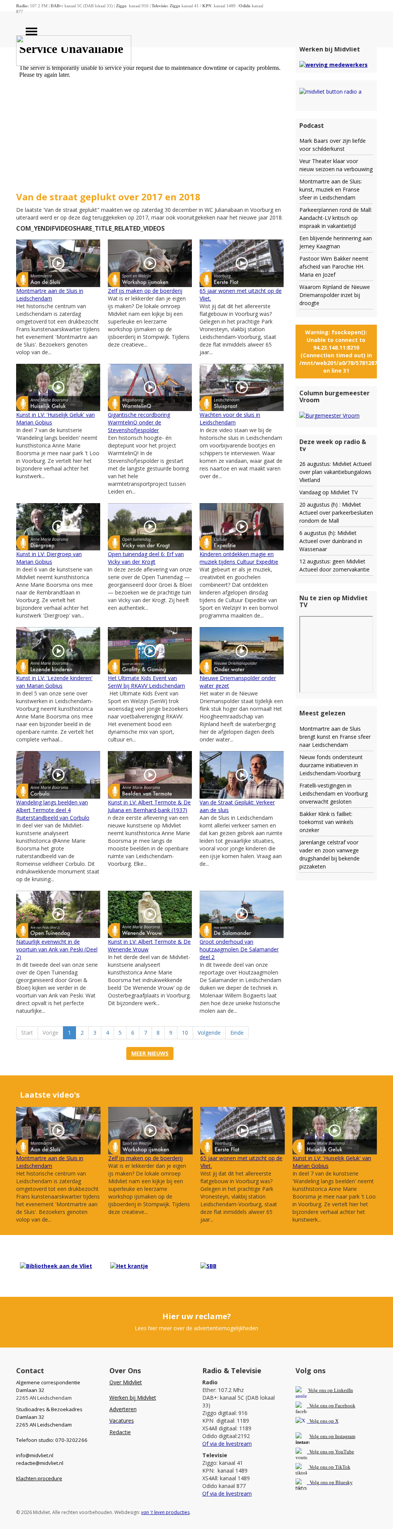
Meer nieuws (149, 1053)
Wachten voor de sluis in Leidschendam (230, 418)
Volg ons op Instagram (332, 1436)
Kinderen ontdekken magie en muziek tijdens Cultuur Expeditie (239, 557)
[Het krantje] (129, 1265)
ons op (327, 1452)
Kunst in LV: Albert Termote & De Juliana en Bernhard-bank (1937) (149, 806)
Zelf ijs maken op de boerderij (145, 290)
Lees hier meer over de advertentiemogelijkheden (196, 1328)
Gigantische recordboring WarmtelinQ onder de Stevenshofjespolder (139, 422)
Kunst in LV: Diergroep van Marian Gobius (49, 557)
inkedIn (330, 1390)
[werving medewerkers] (333, 64)
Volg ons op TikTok (329, 1467)
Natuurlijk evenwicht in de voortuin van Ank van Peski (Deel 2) (56, 949)
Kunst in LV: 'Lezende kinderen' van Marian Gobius (54, 681)
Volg (314, 1452)
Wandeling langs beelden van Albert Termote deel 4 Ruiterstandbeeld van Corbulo (52, 810)
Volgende (209, 1032)
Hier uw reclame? (196, 1316)
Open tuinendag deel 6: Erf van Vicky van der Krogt (146, 557)
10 (185, 1032)
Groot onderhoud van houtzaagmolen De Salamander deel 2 (239, 949)
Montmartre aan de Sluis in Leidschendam (49, 294)
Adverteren (123, 1409)
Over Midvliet (125, 1382)
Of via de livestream (227, 1443)
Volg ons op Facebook (331, 1405)
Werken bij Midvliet (132, 1397)
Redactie (120, 1432)
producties (165, 1512)
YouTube (344, 1452)
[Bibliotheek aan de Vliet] (56, 1265)
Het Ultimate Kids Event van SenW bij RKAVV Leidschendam (146, 681)
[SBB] (208, 1265)
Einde (237, 1032)
